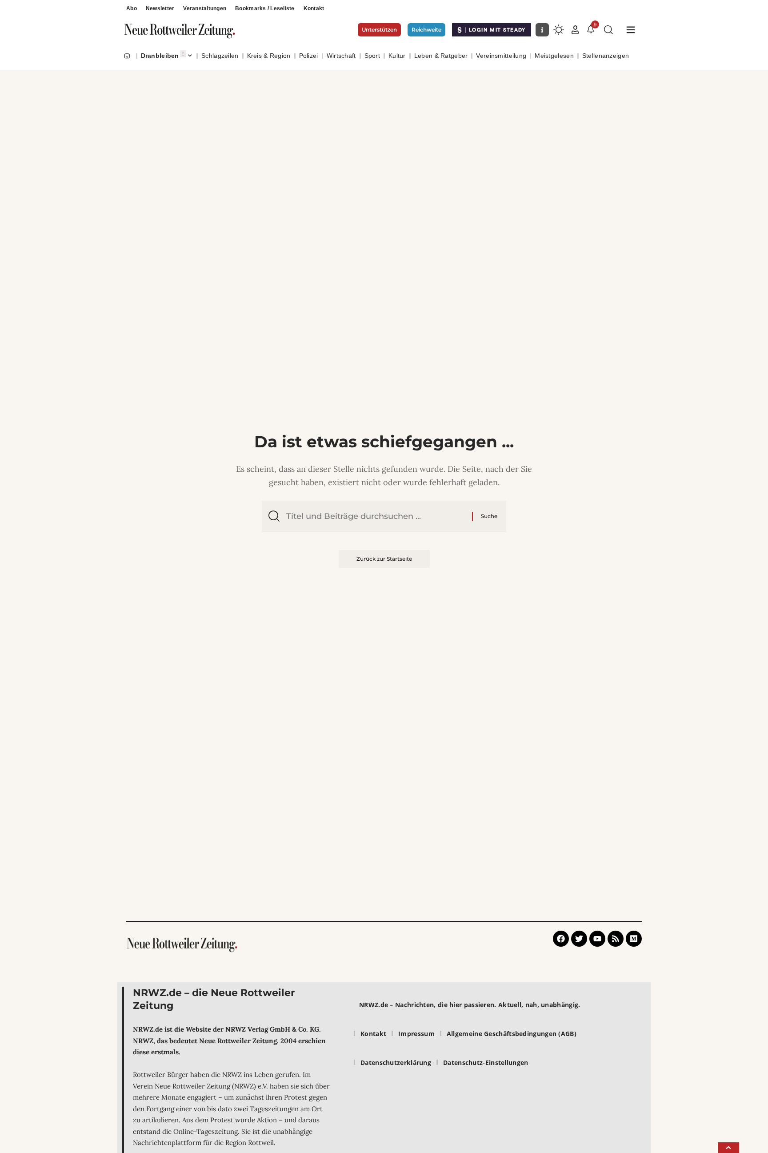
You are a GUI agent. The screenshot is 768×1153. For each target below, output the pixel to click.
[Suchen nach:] (376, 516)
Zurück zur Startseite (384, 558)
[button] (575, 29)
